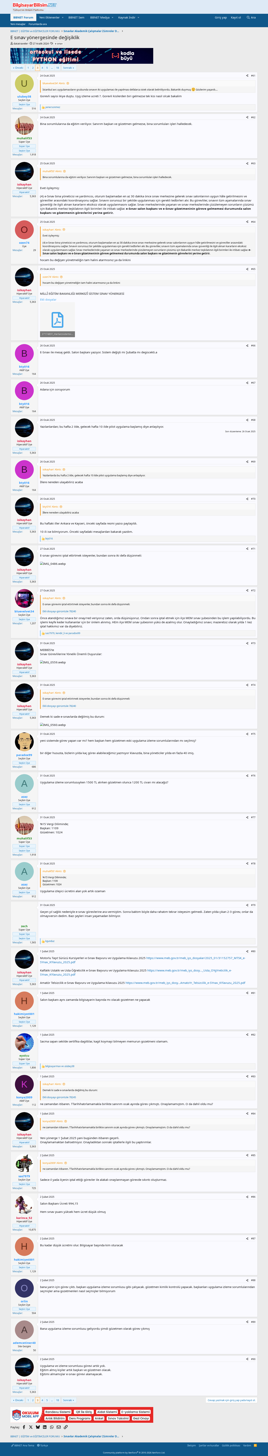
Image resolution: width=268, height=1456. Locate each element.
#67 (253, 382)
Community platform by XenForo (134, 1452)
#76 (253, 775)
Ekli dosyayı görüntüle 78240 (59, 611)
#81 (253, 993)
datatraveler (21, 43)
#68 (253, 420)
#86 (253, 1196)
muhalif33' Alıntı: (52, 171)
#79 (253, 905)
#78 (253, 863)
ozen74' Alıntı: (51, 277)
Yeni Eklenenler (49, 17)
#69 (253, 461)
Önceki (19, 67)
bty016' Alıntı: (50, 506)
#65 (253, 269)
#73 (253, 643)
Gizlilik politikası (231, 1445)
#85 (253, 1155)
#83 (253, 1076)
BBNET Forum (23, 17)
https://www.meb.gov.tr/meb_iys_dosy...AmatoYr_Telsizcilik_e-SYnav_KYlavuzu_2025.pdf (185, 983)
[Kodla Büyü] (81, 63)
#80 (253, 951)
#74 (253, 685)
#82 (253, 1034)
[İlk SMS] (81, 1422)
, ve (62, 633)
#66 (253, 345)
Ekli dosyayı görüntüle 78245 (59, 1097)
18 (57, 67)
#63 (253, 163)
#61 (253, 75)
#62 (253, 117)
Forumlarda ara (38, 24)
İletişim (191, 1445)
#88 (253, 1280)
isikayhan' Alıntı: (52, 229)
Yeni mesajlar (18, 24)
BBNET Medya (99, 17)
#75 (253, 734)
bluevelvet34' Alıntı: (54, 83)
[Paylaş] (247, 76)
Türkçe (44, 1445)
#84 (253, 1113)
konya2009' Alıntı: (53, 1121)
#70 (253, 498)
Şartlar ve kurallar (209, 1445)
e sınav (59, 43)
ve (59, 1066)
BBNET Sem (76, 17)
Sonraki (67, 67)
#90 (253, 1359)
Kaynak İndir (126, 17)
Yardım (247, 1445)
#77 (253, 817)
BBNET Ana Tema (24, 1445)
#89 (253, 1322)
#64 (253, 221)
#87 (253, 1238)
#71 (253, 548)
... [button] (52, 67)
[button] (63, 17)
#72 (253, 590)
